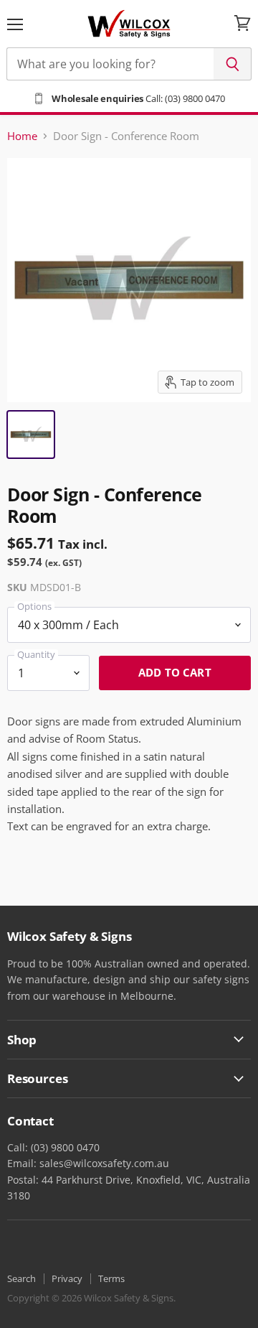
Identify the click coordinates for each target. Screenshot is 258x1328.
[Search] (233, 63)
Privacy (67, 1278)
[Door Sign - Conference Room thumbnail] (31, 435)
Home (22, 136)
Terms (111, 1278)
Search (21, 1278)
